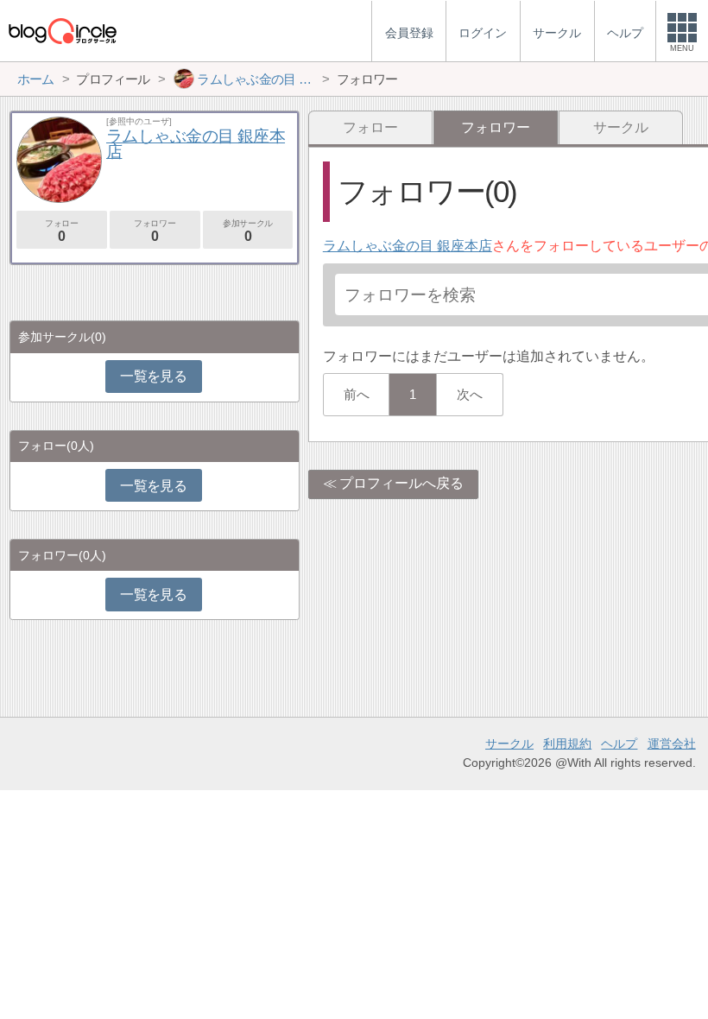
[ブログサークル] (62, 30)
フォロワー (154, 231)
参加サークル (248, 231)
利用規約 (567, 743)
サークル (620, 127)
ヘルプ (619, 743)
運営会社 (672, 743)
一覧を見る (153, 376)
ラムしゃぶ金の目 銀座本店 (407, 245)
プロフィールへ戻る (401, 483)
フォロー (370, 127)
